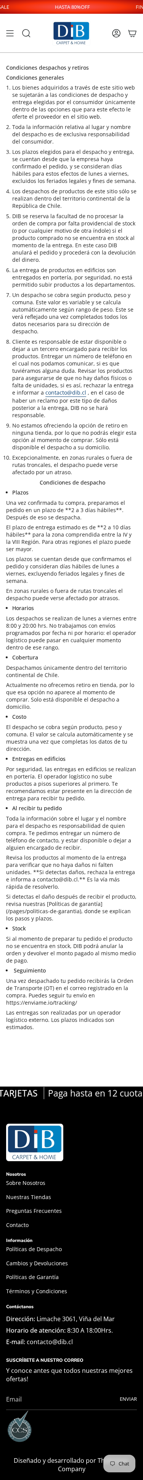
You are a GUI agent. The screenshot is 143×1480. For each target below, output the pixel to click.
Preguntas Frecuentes (34, 1210)
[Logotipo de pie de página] (34, 1142)
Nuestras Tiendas (28, 1197)
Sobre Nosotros (25, 1182)
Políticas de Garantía (32, 1277)
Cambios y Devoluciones (37, 1263)
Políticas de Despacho (34, 1249)
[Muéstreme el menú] (10, 33)
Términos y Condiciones (36, 1291)
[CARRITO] (132, 33)
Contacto (17, 1225)
